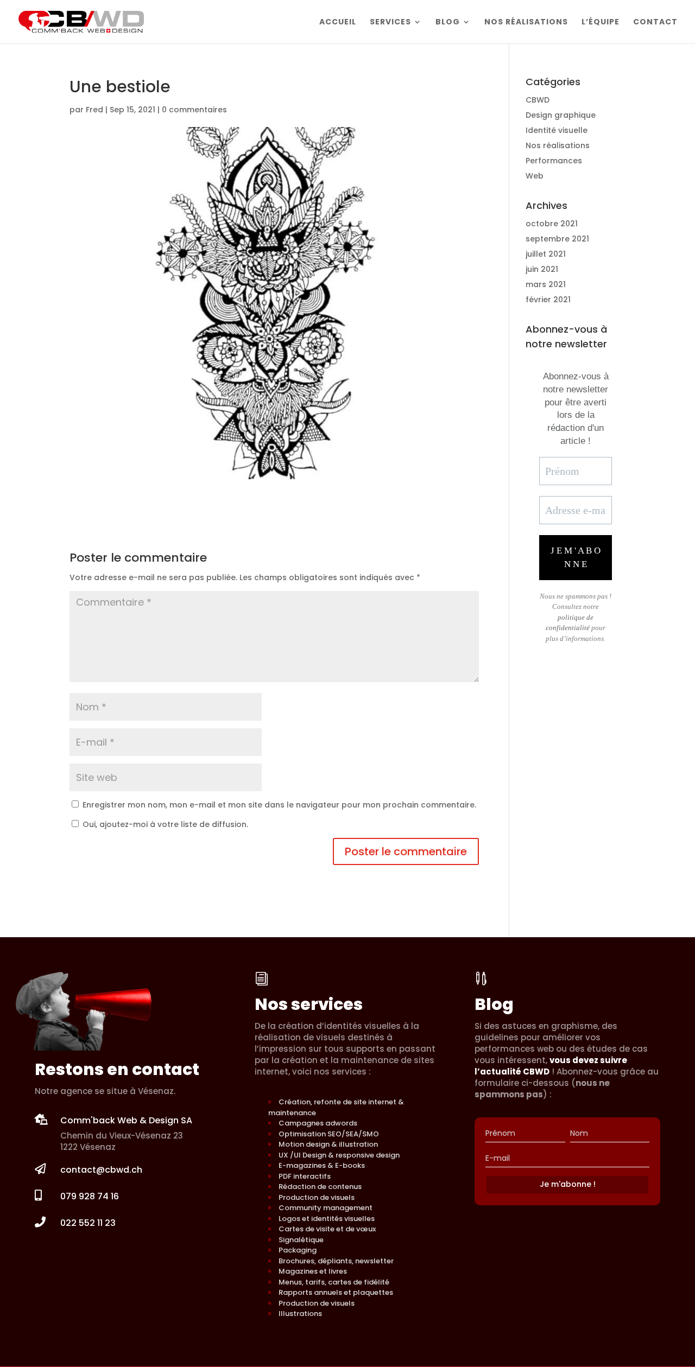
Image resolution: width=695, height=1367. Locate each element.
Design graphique (561, 115)
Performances (554, 160)
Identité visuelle (556, 130)
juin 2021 (542, 269)
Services (390, 22)
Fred (94, 109)
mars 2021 (546, 284)
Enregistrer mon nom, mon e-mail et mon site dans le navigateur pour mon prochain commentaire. (279, 804)
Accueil (337, 22)
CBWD (537, 99)
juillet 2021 (546, 254)
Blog (447, 22)
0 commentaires (194, 109)
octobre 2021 (552, 223)
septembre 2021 (557, 238)
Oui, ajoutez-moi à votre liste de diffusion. (164, 824)
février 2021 (548, 299)
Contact (655, 22)
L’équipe (601, 22)
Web (535, 175)
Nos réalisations (526, 22)
